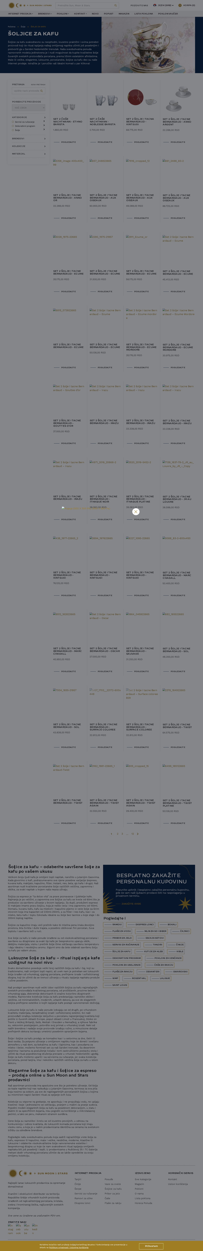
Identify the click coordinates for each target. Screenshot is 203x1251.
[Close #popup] (136, 511)
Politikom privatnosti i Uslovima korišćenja (68, 1247)
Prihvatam (151, 1246)
